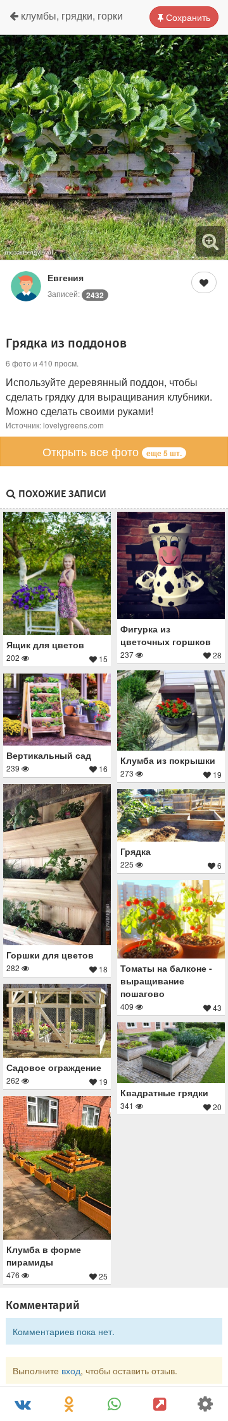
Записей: (76, 293)
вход (70, 1370)
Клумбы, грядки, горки (70, 15)
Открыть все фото (112, 451)
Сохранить (186, 17)
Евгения (66, 277)
